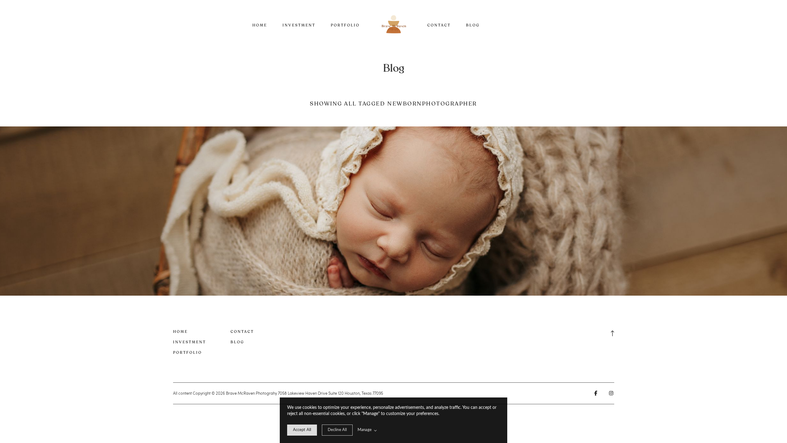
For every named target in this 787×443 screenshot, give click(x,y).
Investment (299, 25)
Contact (439, 25)
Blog (473, 25)
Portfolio (345, 25)
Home (259, 25)
